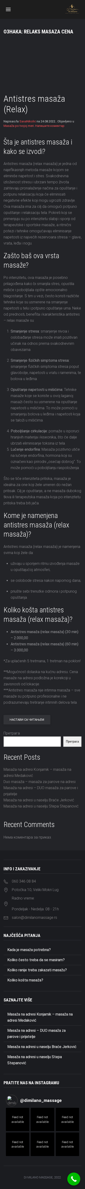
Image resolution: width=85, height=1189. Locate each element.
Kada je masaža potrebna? (29, 950)
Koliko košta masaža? (25, 980)
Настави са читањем (27, 719)
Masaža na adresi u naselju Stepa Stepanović (41, 806)
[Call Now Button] (73, 1179)
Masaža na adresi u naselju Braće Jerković (39, 800)
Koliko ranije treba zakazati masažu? (37, 970)
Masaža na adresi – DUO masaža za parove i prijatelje (36, 1033)
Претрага (12, 733)
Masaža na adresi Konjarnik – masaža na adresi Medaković (40, 1017)
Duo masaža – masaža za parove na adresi (40, 781)
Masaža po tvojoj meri (19, 126)
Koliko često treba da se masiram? (36, 960)
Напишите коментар (49, 126)
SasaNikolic (27, 121)
